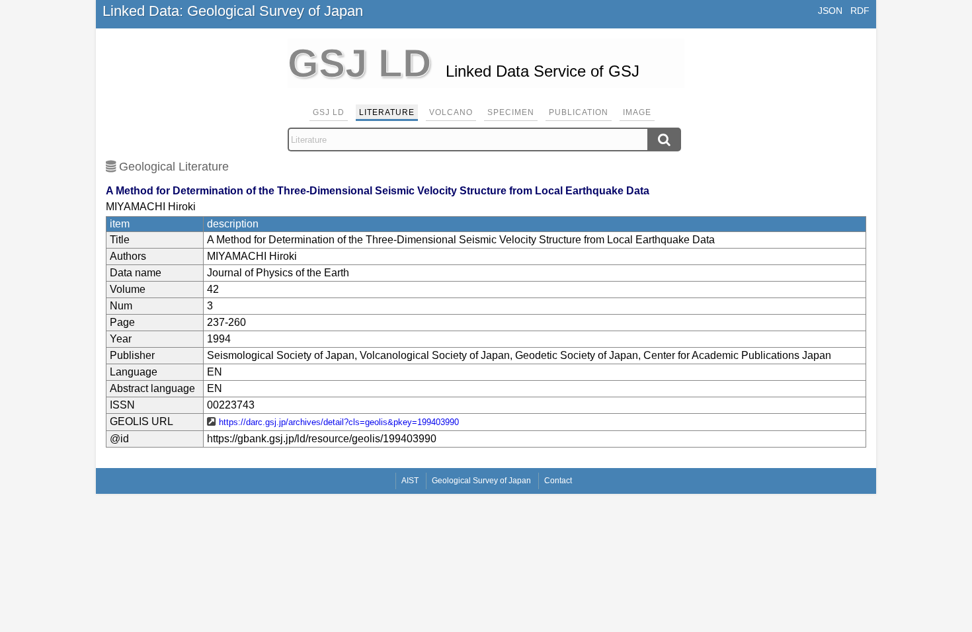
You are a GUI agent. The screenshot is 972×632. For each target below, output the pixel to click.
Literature (387, 112)
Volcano (451, 112)
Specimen (510, 112)
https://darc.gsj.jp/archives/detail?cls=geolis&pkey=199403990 (339, 422)
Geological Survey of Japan (481, 480)
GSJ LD (328, 112)
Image (637, 112)
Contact (558, 480)
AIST (410, 480)
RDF (860, 10)
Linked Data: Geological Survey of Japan (232, 11)
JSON (830, 10)
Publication (578, 112)
